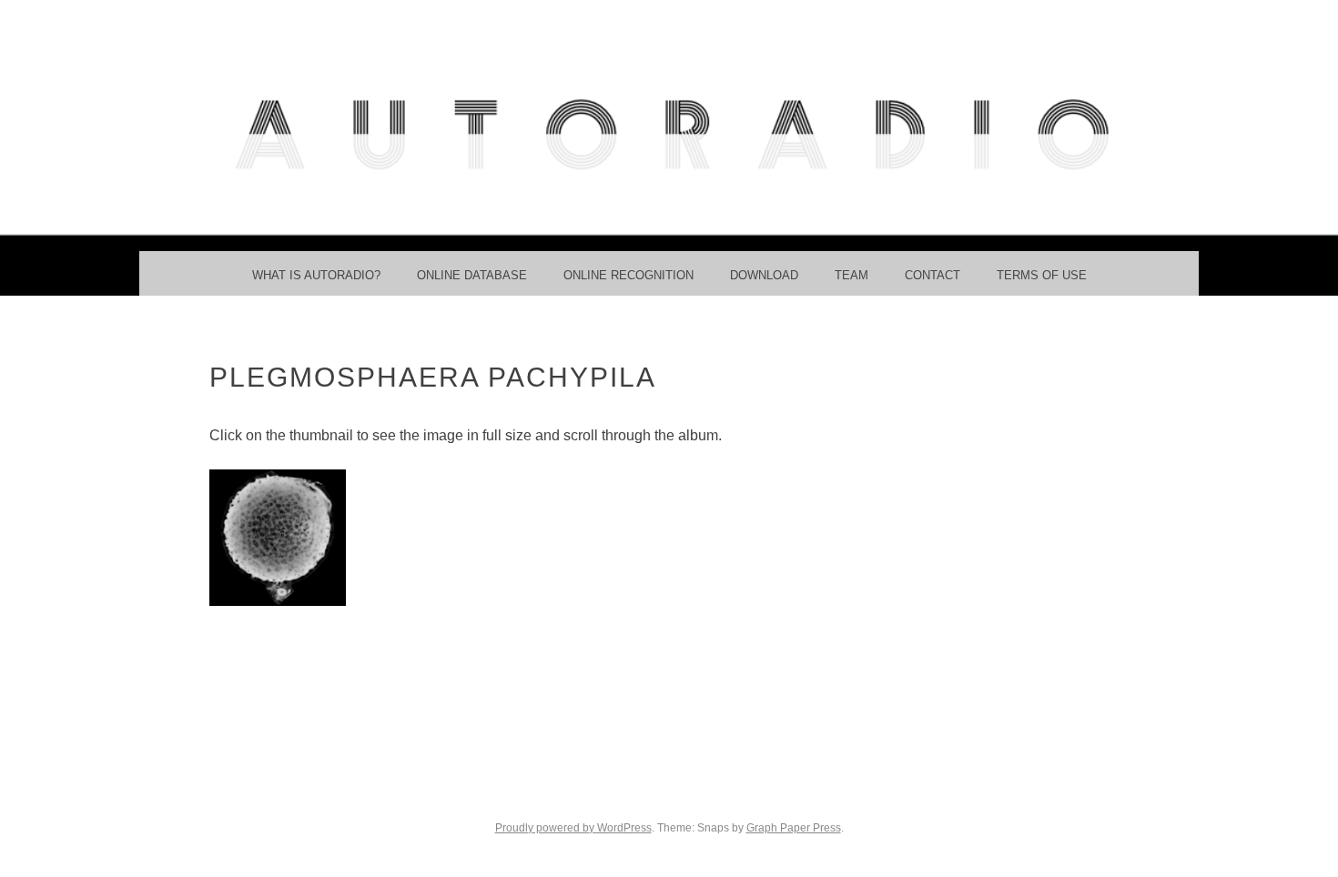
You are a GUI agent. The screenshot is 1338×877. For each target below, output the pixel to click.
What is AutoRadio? (316, 275)
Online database (472, 275)
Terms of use (1042, 275)
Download (764, 275)
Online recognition (628, 275)
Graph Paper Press (793, 828)
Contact (932, 275)
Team (851, 275)
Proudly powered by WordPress (573, 828)
